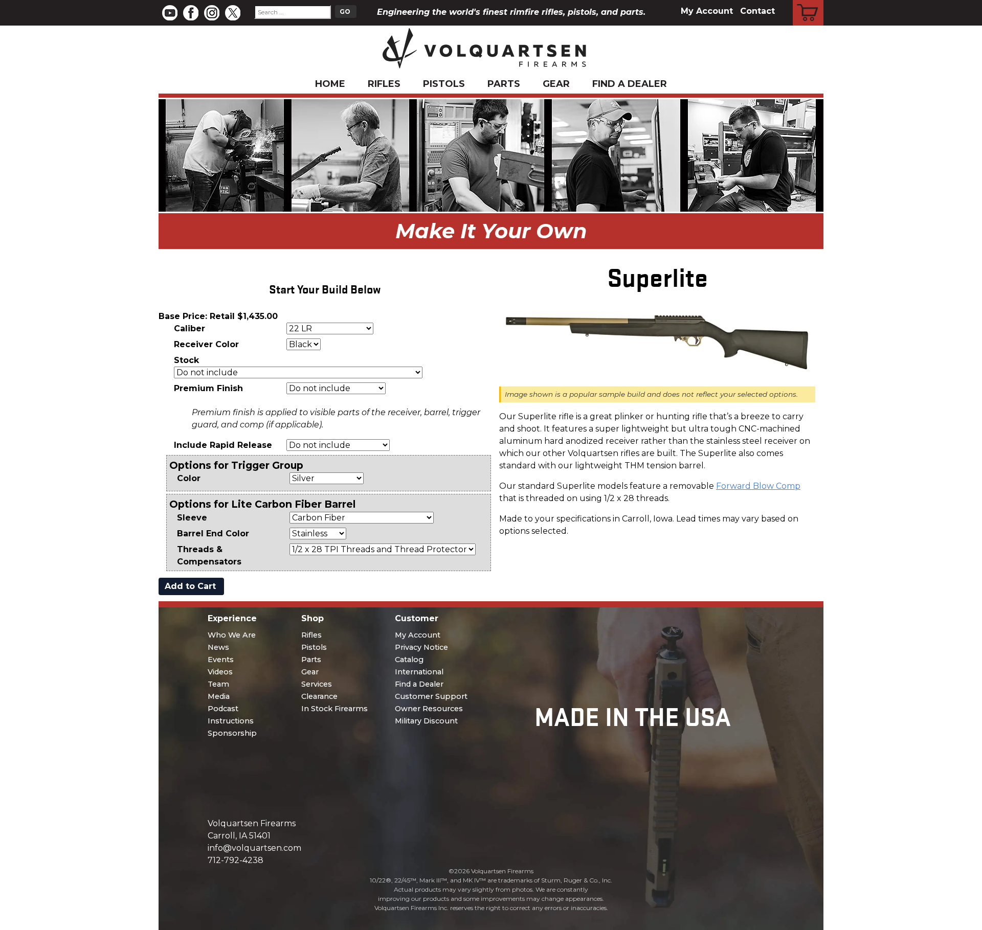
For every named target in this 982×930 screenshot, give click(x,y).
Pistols (444, 83)
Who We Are (232, 635)
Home (330, 83)
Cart (808, 1)
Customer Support (431, 696)
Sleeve (192, 518)
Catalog (409, 659)
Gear (556, 83)
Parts (503, 83)
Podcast (223, 708)
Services (316, 684)
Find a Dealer (629, 83)
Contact (757, 11)
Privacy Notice (421, 647)
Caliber (189, 328)
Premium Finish (208, 388)
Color (188, 478)
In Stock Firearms (334, 708)
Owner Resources (429, 708)
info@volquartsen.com (254, 848)
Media (219, 696)
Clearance (319, 696)
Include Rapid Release (223, 445)
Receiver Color (206, 344)
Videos (220, 671)
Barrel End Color (213, 533)
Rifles (384, 83)
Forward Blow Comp (758, 486)
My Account (707, 11)
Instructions (231, 720)
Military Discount (426, 720)
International (419, 671)
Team (218, 684)
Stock (186, 360)
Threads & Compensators (209, 555)
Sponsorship (232, 733)
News (218, 647)
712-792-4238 (235, 860)
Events (221, 659)
